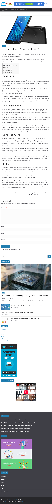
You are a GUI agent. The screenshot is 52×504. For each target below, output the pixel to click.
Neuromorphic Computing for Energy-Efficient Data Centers (25, 295)
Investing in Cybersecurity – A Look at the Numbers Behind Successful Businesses (38, 194)
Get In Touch (23, 9)
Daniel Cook (12, 52)
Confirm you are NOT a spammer (11, 249)
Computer (3, 329)
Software (3, 336)
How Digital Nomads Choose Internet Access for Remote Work (25, 318)
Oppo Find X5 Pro (8, 70)
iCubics (2, 404)
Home (6, 9)
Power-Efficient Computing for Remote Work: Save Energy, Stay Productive (28, 305)
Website (3, 239)
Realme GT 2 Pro (8, 72)
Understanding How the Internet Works (13, 193)
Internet (3, 331)
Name (3, 226)
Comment (4, 208)
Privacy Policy (14, 9)
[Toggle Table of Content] (16, 65)
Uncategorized (4, 341)
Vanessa (12, 298)
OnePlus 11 (6, 67)
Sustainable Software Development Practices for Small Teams (15, 431)
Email (3, 233)
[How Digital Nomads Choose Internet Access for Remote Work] (5, 320)
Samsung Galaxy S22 (9, 69)
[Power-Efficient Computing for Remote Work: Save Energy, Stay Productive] (5, 307)
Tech (4, 292)
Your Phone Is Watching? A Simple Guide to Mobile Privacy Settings (17, 312)
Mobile (4, 45)
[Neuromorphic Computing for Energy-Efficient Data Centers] (26, 277)
